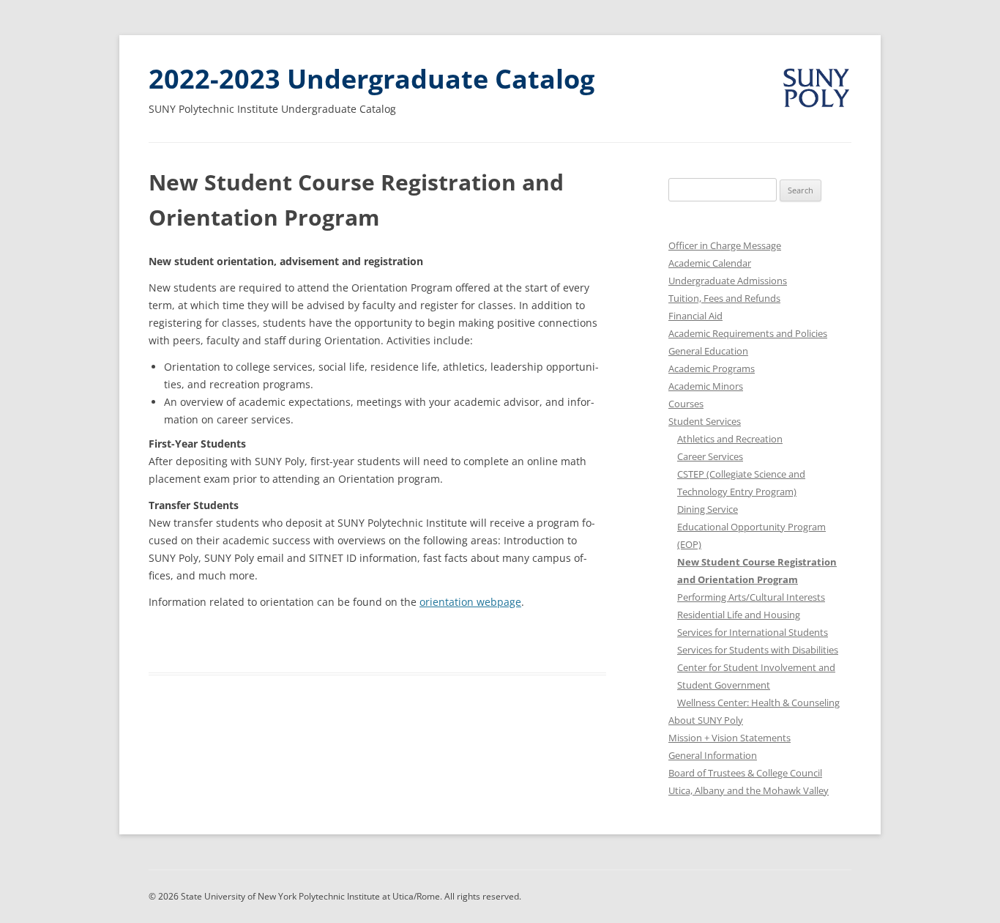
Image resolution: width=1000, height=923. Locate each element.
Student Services (704, 421)
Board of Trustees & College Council (745, 772)
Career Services (710, 456)
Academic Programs (711, 368)
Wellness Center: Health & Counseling (758, 702)
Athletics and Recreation (730, 438)
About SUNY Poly (705, 720)
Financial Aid (695, 315)
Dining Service (707, 509)
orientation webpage (470, 602)
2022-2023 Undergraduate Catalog (371, 79)
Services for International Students (752, 632)
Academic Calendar (709, 263)
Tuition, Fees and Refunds (724, 298)
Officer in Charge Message (724, 245)
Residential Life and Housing (738, 614)
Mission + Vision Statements (729, 737)
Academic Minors (705, 386)
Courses (686, 403)
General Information (712, 755)
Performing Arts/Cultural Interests (751, 597)
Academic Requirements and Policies (747, 333)
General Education (708, 350)
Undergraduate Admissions (727, 280)
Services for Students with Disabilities (757, 649)
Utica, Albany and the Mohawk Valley (748, 790)
